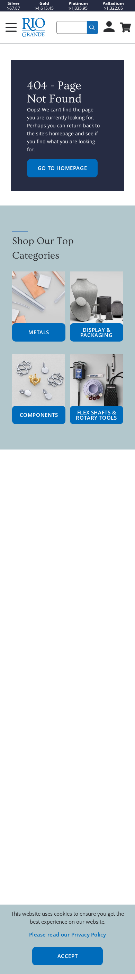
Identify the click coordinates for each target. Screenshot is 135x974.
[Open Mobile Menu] (11, 27)
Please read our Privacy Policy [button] (67, 934)
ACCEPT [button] (67, 955)
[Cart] (125, 28)
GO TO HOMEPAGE (62, 168)
